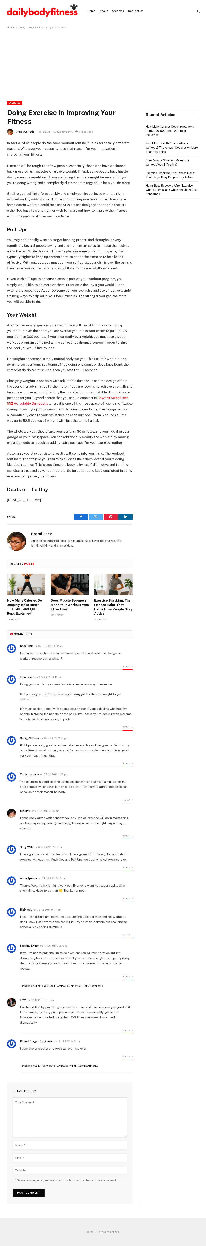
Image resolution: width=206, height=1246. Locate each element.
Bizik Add (26, 909)
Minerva (25, 810)
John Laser (27, 677)
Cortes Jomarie (29, 774)
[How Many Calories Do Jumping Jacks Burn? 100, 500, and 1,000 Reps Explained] (26, 584)
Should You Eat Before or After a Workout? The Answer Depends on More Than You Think (172, 147)
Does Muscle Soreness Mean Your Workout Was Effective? (70, 605)
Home (91, 11)
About (103, 11)
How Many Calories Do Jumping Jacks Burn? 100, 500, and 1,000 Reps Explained (24, 607)
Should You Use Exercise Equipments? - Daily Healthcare (68, 985)
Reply (127, 666)
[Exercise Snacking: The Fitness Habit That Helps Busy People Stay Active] (113, 584)
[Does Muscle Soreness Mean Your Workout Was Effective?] (70, 584)
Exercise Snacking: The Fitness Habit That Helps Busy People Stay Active (113, 607)
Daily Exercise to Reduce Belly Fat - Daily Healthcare (66, 1065)
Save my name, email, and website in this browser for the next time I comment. (67, 1180)
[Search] (198, 11)
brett (23, 1000)
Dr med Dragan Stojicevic (36, 1041)
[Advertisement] (103, 64)
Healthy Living (29, 945)
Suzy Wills (26, 847)
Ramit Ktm (26, 646)
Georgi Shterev (29, 738)
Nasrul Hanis (26, 131)
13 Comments (65, 131)
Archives (118, 11)
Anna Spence (28, 878)
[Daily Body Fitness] (42, 11)
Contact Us (135, 11)
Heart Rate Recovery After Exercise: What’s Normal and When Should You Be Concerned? (171, 190)
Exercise (15, 103)
